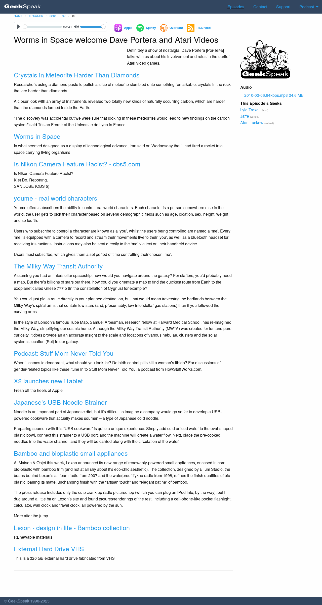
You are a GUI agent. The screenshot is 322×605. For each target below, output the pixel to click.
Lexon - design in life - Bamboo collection (72, 527)
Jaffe (244, 116)
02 (63, 16)
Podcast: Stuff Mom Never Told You (63, 352)
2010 (53, 16)
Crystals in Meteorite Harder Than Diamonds (77, 74)
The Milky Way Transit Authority (58, 265)
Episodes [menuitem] (235, 7)
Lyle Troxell (250, 110)
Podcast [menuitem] (306, 7)
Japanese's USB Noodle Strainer (60, 401)
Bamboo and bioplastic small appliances (71, 452)
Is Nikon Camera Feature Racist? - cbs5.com (77, 163)
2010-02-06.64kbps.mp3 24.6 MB (274, 95)
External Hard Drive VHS (49, 548)
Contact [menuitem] (260, 7)
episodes (36, 16)
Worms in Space (37, 136)
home (18, 16)
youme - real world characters (55, 197)
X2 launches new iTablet (48, 380)
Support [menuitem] (283, 7)
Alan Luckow (251, 122)
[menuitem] (22, 7)
